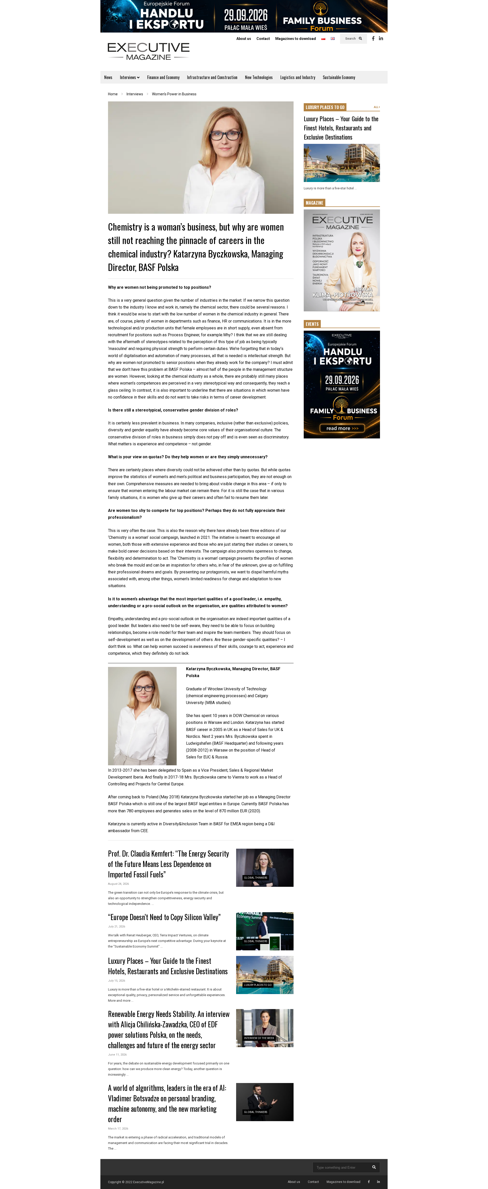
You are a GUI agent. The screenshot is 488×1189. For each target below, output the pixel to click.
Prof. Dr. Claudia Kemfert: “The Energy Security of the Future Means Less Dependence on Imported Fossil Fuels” (168, 863)
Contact (263, 39)
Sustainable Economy (339, 77)
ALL (376, 107)
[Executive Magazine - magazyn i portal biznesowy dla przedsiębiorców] (148, 55)
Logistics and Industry (297, 77)
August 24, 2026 (118, 884)
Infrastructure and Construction (212, 77)
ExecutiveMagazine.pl (148, 1182)
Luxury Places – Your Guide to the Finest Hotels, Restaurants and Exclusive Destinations (168, 965)
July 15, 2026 (116, 980)
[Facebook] (373, 39)
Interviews (128, 77)
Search (350, 38)
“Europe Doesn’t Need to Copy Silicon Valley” (164, 917)
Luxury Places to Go (258, 985)
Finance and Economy (163, 77)
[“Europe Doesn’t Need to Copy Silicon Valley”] (265, 931)
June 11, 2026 (117, 1054)
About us (243, 39)
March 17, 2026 (118, 1128)
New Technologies (259, 77)
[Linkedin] (381, 39)
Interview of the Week (259, 1038)
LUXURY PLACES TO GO (325, 107)
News (108, 77)
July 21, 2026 (116, 926)
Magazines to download (295, 39)
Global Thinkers (255, 877)
